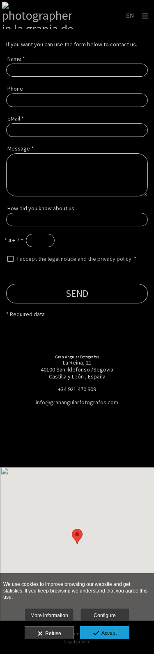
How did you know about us (40, 208)
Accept (108, 633)
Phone (15, 88)
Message (20, 148)
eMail (15, 118)
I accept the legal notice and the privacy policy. (75, 258)
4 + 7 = (14, 240)
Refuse (52, 633)
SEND (77, 293)
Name (16, 58)
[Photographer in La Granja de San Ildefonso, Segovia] (39, 15)
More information (49, 615)
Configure (105, 615)
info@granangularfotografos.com (77, 402)
